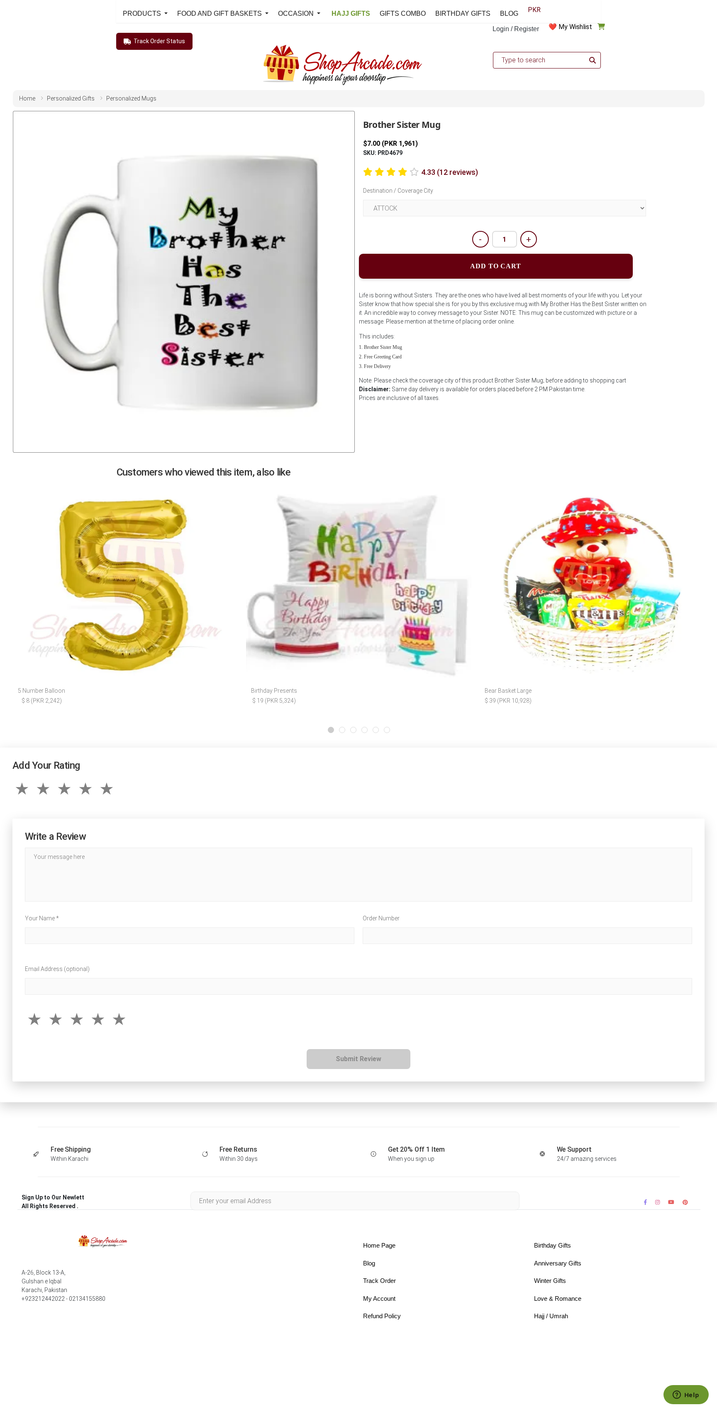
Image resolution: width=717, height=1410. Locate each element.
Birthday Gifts (552, 1245)
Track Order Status (159, 41)
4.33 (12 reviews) (449, 172)
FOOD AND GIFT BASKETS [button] (220, 13)
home (27, 98)
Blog (369, 1263)
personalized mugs (131, 98)
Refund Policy (382, 1315)
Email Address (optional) (57, 969)
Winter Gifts (550, 1280)
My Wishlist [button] (575, 27)
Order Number (381, 918)
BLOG (509, 13)
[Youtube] (671, 1202)
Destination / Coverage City (398, 190)
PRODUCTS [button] (143, 13)
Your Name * (42, 918)
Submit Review (358, 1059)
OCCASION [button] (296, 13)
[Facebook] (645, 1202)
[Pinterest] (685, 1202)
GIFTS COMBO (403, 13)
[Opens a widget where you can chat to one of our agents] (686, 1395)
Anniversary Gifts (557, 1263)
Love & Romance (557, 1298)
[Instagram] (657, 1202)
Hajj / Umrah (551, 1315)
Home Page (379, 1245)
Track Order (379, 1280)
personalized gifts (71, 98)
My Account (379, 1298)
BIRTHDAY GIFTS (462, 13)
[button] (331, 730)
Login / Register (516, 28)
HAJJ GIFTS (350, 13)
